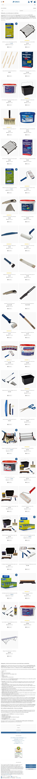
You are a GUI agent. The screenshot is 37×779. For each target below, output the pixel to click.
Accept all (30, 765)
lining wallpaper (8, 667)
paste (11, 687)
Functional (13, 777)
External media (15, 776)
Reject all (30, 767)
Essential (4, 776)
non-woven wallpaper (19, 666)
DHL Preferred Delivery (6, 777)
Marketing (9, 776)
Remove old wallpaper (18, 682)
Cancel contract (18, 732)
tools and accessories (24, 669)
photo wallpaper (29, 666)
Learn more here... (3, 20)
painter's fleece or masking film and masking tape (14, 681)
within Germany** (19, 743)
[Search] (35, 5)
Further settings (18, 777)
